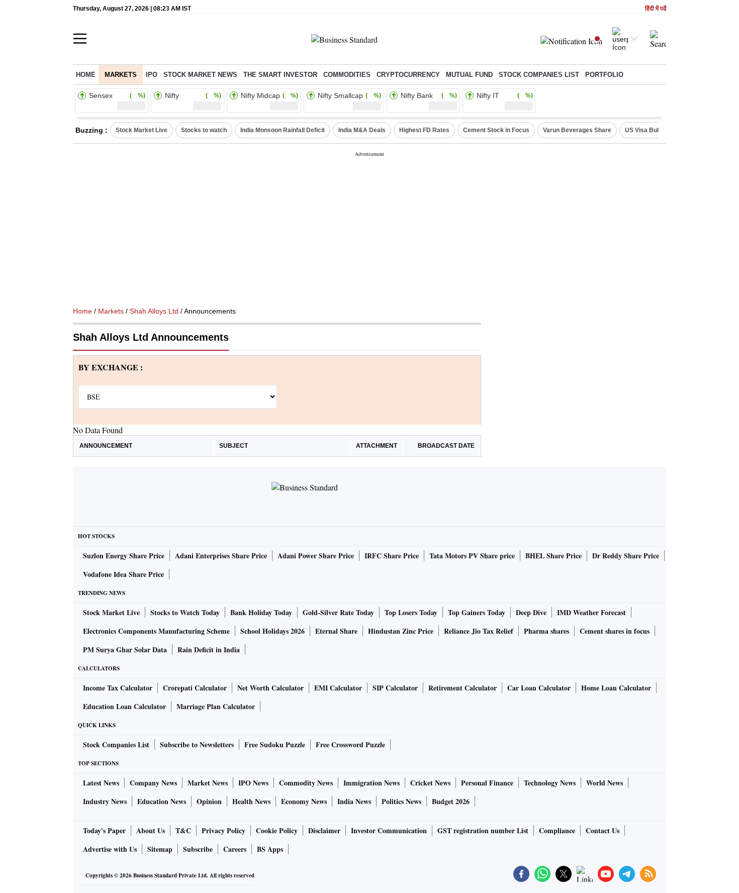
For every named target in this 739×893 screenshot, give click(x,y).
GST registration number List (482, 830)
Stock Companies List (116, 744)
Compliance (557, 830)
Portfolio (604, 74)
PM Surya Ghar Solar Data (125, 649)
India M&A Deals (362, 130)
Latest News (101, 782)
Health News (251, 801)
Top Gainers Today (476, 612)
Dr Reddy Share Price (625, 555)
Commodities (347, 74)
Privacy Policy (223, 830)
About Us (150, 830)
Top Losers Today (411, 612)
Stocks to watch (204, 130)
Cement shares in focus (615, 631)
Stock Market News (200, 74)
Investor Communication (389, 830)
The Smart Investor (280, 74)
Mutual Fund (469, 74)
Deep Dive (531, 612)
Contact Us (602, 830)
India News (354, 801)
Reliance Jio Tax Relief (478, 631)
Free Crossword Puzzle (350, 744)
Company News (153, 782)
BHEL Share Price (553, 555)
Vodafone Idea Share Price (123, 574)
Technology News (550, 782)
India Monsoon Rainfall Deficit (282, 130)
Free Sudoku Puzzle (274, 744)
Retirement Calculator (462, 687)
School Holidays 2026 (272, 631)
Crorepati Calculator (195, 687)
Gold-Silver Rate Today (338, 612)
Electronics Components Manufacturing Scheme (156, 631)
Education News (161, 801)
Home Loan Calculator (616, 687)
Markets (121, 74)
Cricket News (430, 782)
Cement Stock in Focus (496, 130)
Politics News (401, 801)
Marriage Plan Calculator (215, 706)
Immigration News (371, 782)
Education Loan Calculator (124, 706)
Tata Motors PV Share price (472, 555)
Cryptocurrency (408, 74)
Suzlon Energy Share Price (123, 555)
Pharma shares (546, 631)
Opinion (209, 801)
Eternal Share (336, 631)
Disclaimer (324, 830)
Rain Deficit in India (208, 649)
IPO (151, 74)
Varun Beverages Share (577, 130)
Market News (208, 782)
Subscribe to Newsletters (197, 744)
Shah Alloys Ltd (154, 311)
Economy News (304, 801)
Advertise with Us (110, 849)
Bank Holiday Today (261, 612)
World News (604, 782)
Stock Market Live (141, 130)
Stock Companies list (539, 74)
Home (86, 74)
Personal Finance (487, 782)
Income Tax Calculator (117, 687)
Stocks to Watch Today (185, 612)
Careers (234, 849)
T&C (183, 830)
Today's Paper (104, 830)
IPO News (253, 782)
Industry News (105, 801)
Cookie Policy (277, 830)
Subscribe (198, 849)
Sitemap (159, 849)
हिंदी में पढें (655, 9)
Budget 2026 (451, 801)
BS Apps (270, 849)
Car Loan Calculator (539, 687)
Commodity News (306, 782)
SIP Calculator (395, 687)
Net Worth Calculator (270, 687)
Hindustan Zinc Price (400, 631)
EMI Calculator (338, 687)
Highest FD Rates (424, 130)
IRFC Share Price (391, 555)
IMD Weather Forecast (591, 612)
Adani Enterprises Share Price (221, 555)
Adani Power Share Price (316, 555)
